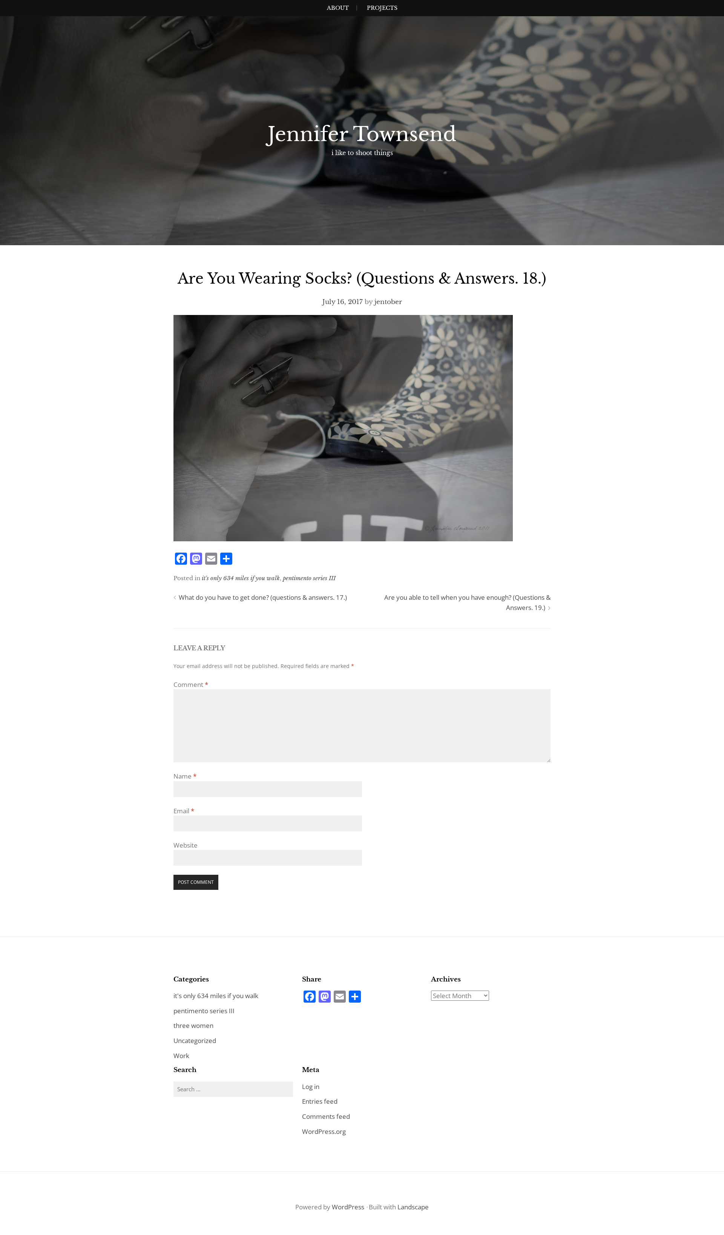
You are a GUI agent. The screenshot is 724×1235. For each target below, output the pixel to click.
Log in (310, 1086)
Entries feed (319, 1101)
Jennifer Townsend (362, 134)
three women (193, 1025)
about (338, 8)
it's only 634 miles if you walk (241, 578)
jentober (388, 302)
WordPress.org (324, 1131)
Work (181, 1055)
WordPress (348, 1207)
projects (382, 8)
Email (183, 810)
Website (185, 845)
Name (184, 776)
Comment (190, 684)
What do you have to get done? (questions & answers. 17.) (263, 597)
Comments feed (326, 1116)
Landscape (413, 1207)
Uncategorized (194, 1040)
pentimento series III (309, 578)
